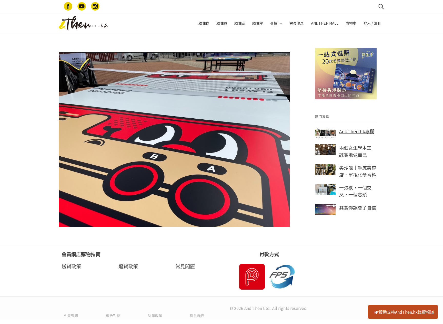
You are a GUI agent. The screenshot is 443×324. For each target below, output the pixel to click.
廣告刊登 (113, 315)
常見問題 (185, 266)
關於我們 (197, 315)
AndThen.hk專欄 (356, 131)
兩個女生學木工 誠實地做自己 (355, 151)
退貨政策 (128, 266)
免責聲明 (71, 315)
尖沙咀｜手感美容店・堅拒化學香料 (357, 171)
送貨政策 (71, 266)
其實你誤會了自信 (357, 207)
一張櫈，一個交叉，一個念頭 (355, 191)
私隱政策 (155, 315)
